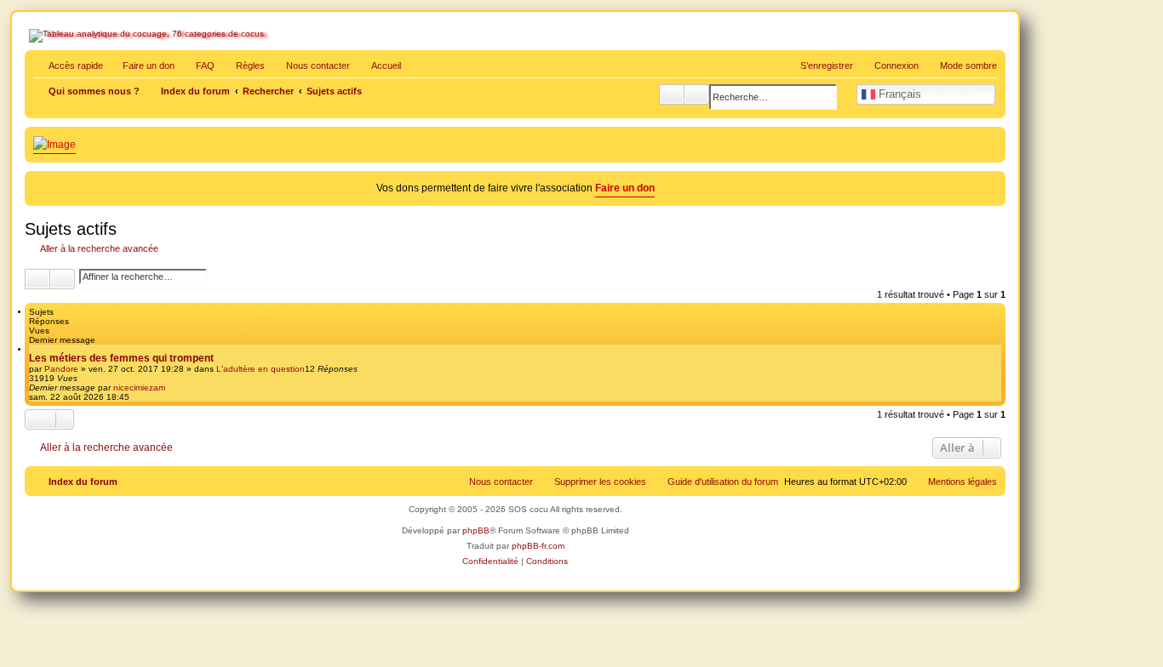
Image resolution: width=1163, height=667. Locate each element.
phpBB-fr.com (538, 545)
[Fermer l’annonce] (994, 180)
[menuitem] (197, 65)
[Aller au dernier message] (173, 387)
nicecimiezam (139, 387)
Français (898, 94)
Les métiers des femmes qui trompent (121, 358)
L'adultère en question (260, 368)
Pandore (61, 368)
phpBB (476, 530)
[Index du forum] (102, 73)
